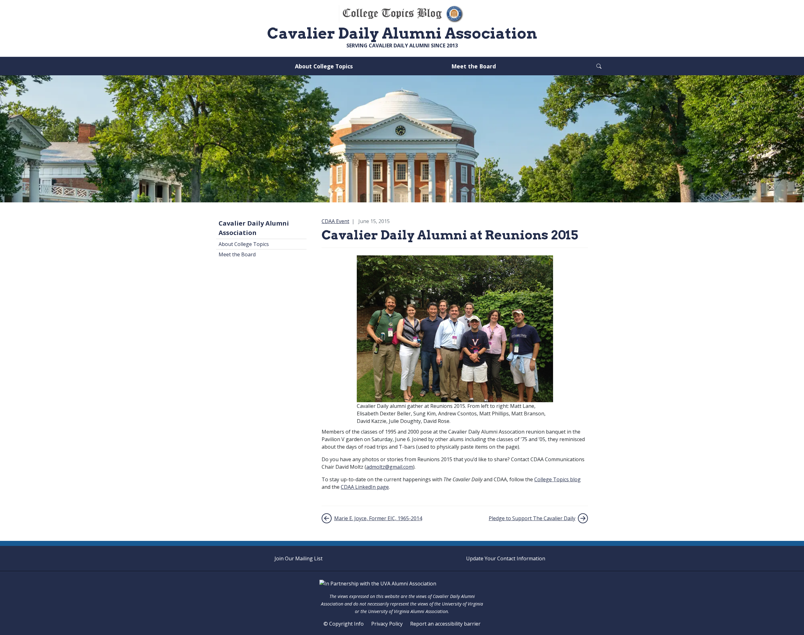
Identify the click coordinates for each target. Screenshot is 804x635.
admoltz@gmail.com (389, 466)
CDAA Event (335, 221)
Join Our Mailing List (298, 558)
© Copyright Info (343, 623)
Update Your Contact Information (505, 558)
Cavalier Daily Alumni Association (254, 228)
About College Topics (324, 66)
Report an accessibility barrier (445, 623)
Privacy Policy (387, 623)
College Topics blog (557, 479)
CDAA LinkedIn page (365, 486)
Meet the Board (473, 66)
